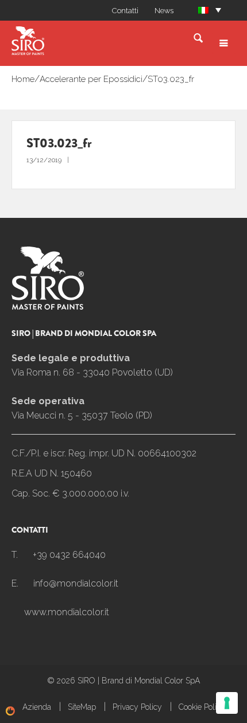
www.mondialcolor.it (66, 612)
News (164, 10)
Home (22, 79)
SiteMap (82, 707)
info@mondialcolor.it (75, 583)
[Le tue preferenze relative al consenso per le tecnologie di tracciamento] (227, 703)
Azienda (36, 707)
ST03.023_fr (171, 79)
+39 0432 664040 (69, 554)
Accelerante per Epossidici (91, 79)
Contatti (125, 10)
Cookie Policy (202, 707)
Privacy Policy (137, 707)
